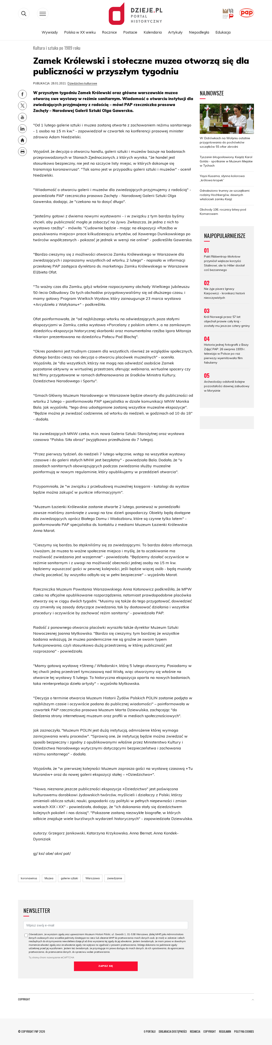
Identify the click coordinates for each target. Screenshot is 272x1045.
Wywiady (50, 32)
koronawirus (29, 878)
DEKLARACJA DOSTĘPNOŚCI (173, 1031)
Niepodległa (199, 32)
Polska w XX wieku (80, 32)
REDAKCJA (195, 1031)
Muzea (49, 878)
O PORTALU (150, 1031)
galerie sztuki (69, 878)
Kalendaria (153, 32)
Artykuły (175, 32)
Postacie (130, 32)
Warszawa (92, 878)
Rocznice (109, 32)
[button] (253, 1000)
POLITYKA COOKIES (244, 1031)
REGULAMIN (225, 1031)
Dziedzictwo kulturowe (82, 83)
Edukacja (223, 32)
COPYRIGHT (209, 1031)
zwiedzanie (114, 878)
